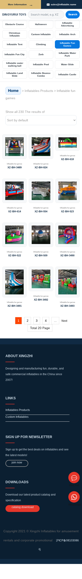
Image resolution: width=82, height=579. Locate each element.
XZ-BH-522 (14, 255)
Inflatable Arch (67, 34)
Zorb (41, 54)
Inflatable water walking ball (14, 64)
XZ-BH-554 (41, 211)
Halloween (41, 24)
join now (17, 462)
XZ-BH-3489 (15, 167)
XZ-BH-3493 (67, 305)
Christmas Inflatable (14, 34)
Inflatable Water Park (67, 54)
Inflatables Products (39, 91)
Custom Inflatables (16, 416)
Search (72, 14)
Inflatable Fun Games (67, 44)
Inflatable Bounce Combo (41, 74)
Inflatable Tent (14, 44)
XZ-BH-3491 (15, 305)
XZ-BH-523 (67, 211)
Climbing (41, 44)
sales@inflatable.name (63, 4)
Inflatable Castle (67, 74)
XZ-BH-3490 (67, 255)
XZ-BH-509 (41, 255)
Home (13, 90)
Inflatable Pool (41, 64)
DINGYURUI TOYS (14, 14)
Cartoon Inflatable (41, 34)
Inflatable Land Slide (14, 74)
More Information (20, 4)
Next (64, 320)
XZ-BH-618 (67, 159)
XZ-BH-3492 (41, 299)
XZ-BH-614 (14, 211)
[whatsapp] (74, 497)
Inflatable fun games (14, 164)
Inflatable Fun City (15, 54)
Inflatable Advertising (67, 24)
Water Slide (67, 64)
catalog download (23, 507)
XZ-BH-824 (41, 167)
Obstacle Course (14, 24)
